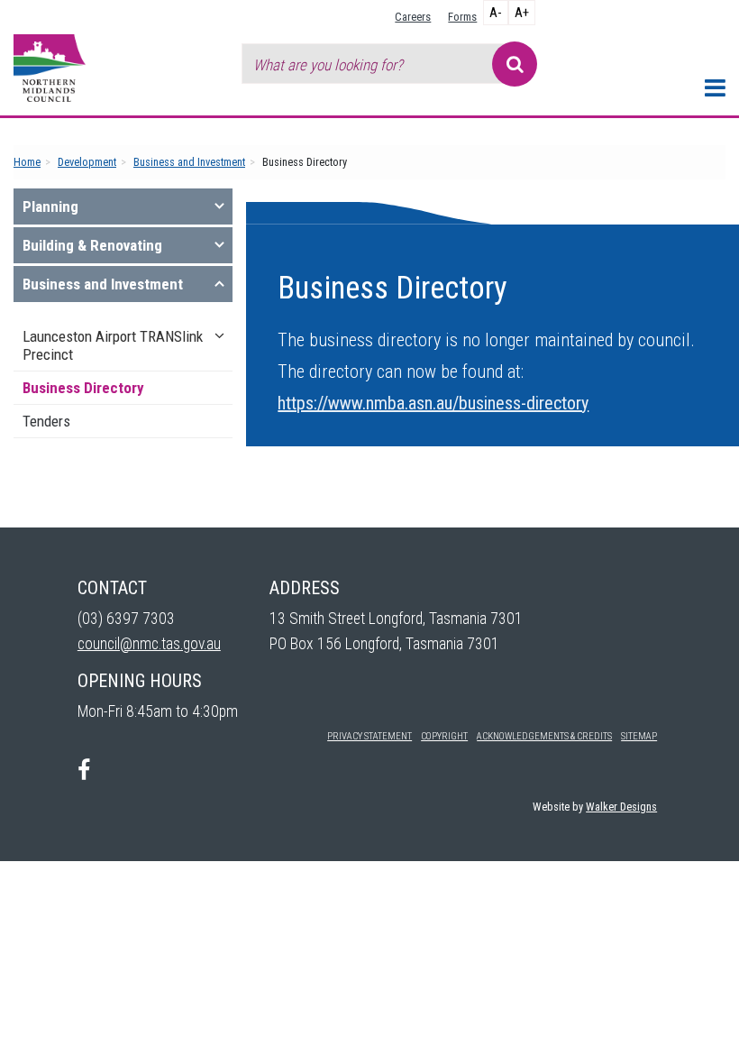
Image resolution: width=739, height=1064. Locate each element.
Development (87, 162)
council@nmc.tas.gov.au (149, 644)
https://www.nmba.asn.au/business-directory (433, 403)
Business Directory (83, 388)
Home (27, 162)
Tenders (46, 421)
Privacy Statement (369, 736)
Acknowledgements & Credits (544, 736)
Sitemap (639, 736)
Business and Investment (189, 162)
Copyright (444, 736)
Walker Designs (621, 806)
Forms (462, 16)
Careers (413, 16)
